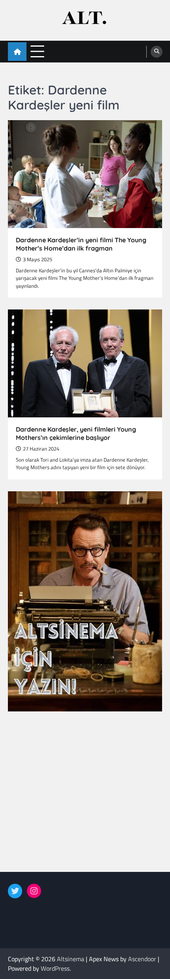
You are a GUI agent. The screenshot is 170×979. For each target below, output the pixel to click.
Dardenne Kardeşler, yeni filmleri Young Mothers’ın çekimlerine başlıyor (76, 433)
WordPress (55, 968)
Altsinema (70, 959)
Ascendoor (142, 959)
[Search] (156, 52)
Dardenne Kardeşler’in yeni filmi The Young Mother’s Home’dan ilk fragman (81, 244)
